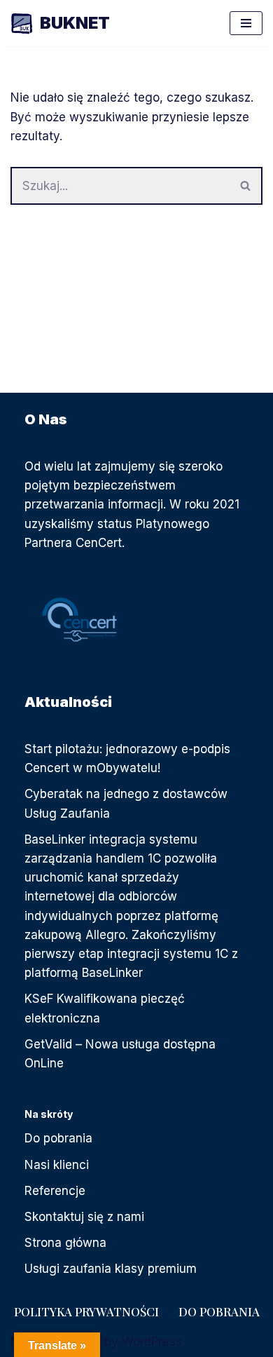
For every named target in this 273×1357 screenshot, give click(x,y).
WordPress (152, 1342)
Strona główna (65, 1243)
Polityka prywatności (86, 1311)
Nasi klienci (56, 1165)
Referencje (54, 1191)
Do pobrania (58, 1138)
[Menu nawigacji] (246, 23)
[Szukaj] (246, 186)
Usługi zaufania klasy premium (110, 1269)
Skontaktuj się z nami (84, 1217)
